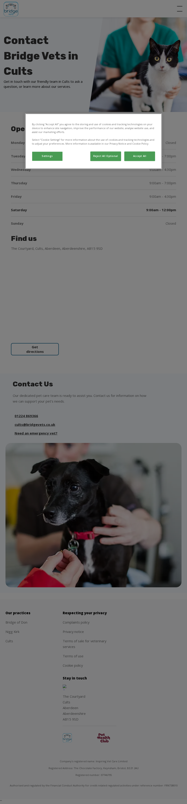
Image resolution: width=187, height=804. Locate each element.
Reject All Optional (105, 156)
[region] (93, 141)
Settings (47, 156)
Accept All (139, 156)
